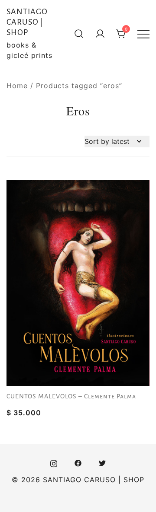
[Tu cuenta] (100, 34)
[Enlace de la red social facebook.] (78, 462)
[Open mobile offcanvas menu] (143, 34)
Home (17, 85)
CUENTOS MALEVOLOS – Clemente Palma (71, 396)
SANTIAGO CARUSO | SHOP (27, 22)
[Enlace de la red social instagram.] (53, 462)
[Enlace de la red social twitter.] (102, 462)
